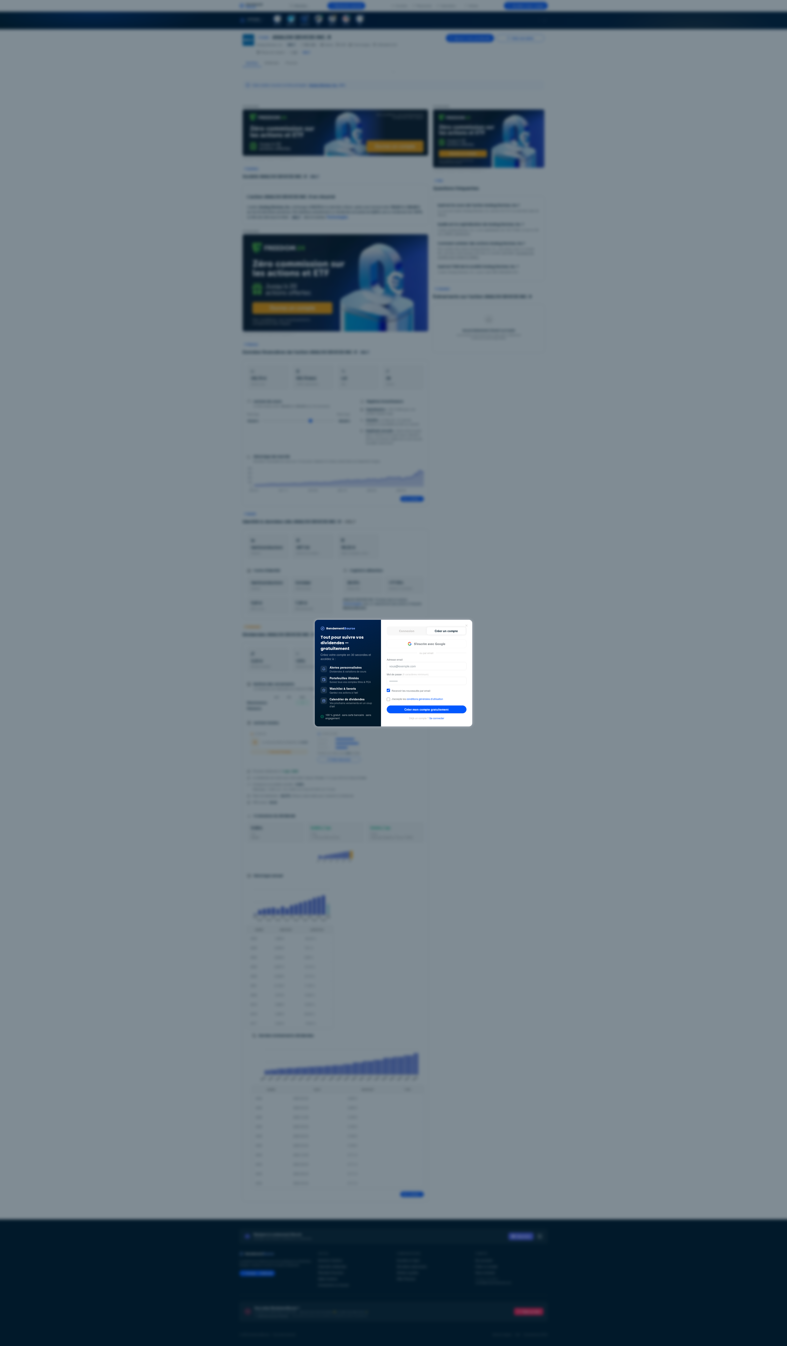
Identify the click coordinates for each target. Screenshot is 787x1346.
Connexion (406, 631)
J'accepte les (417, 699)
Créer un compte (446, 631)
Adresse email (395, 659)
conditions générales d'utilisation (425, 699)
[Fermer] (466, 625)
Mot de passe (408, 674)
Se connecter (436, 718)
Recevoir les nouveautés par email (411, 690)
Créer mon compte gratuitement (426, 709)
